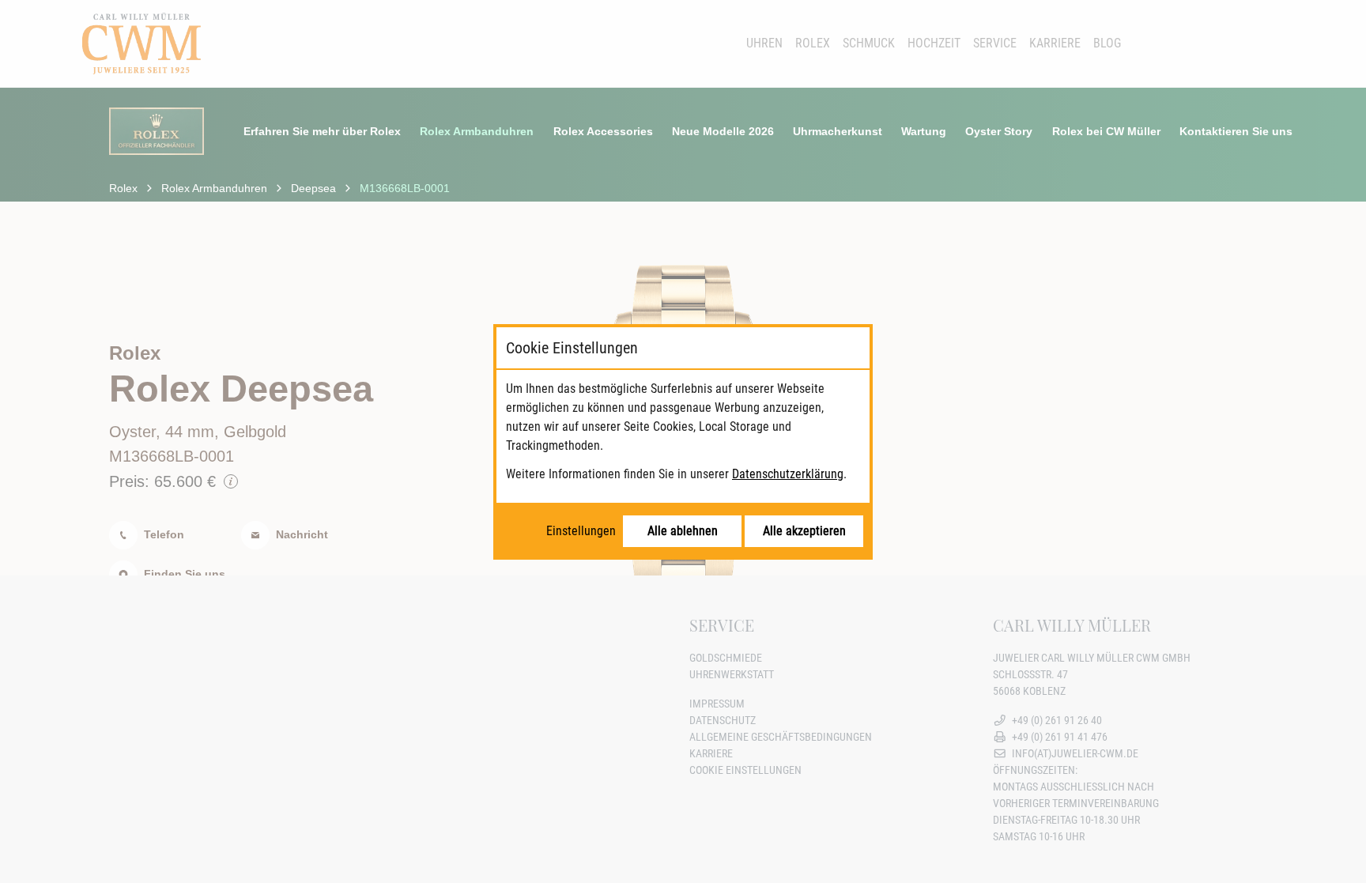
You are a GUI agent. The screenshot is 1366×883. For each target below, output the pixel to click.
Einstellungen (581, 530)
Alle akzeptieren (804, 530)
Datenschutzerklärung (787, 473)
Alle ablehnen (682, 530)
